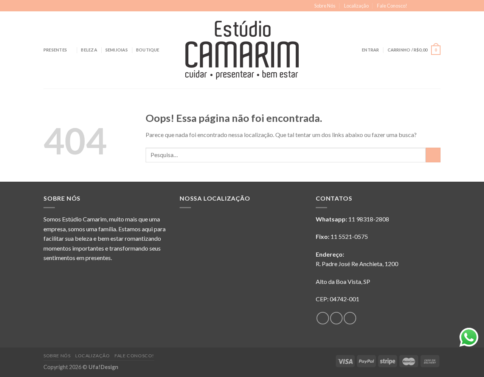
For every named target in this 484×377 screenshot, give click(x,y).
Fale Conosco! (392, 6)
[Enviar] (433, 155)
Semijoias (116, 49)
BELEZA (89, 49)
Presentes (55, 49)
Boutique (148, 49)
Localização (356, 6)
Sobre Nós (324, 6)
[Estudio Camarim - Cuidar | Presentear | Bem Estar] (242, 50)
